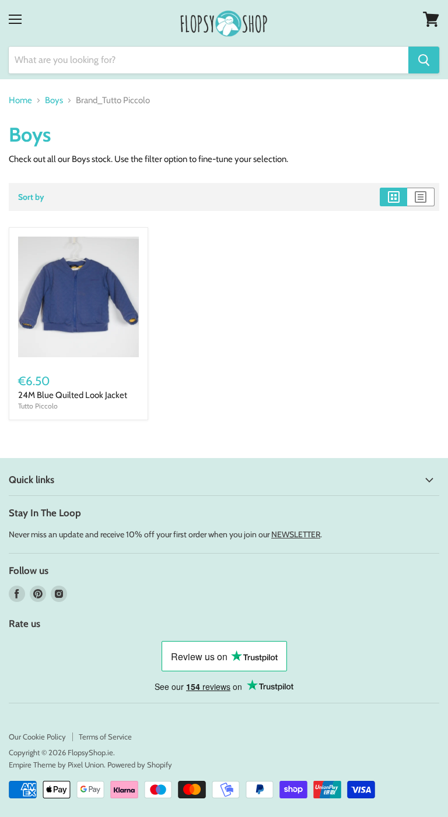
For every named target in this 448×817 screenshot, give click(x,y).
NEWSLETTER (295, 534)
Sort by (31, 197)
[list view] (421, 197)
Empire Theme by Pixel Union (56, 764)
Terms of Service (105, 736)
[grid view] (393, 197)
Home (20, 100)
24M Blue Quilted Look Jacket (72, 395)
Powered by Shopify (139, 764)
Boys (54, 100)
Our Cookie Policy (37, 736)
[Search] (423, 60)
